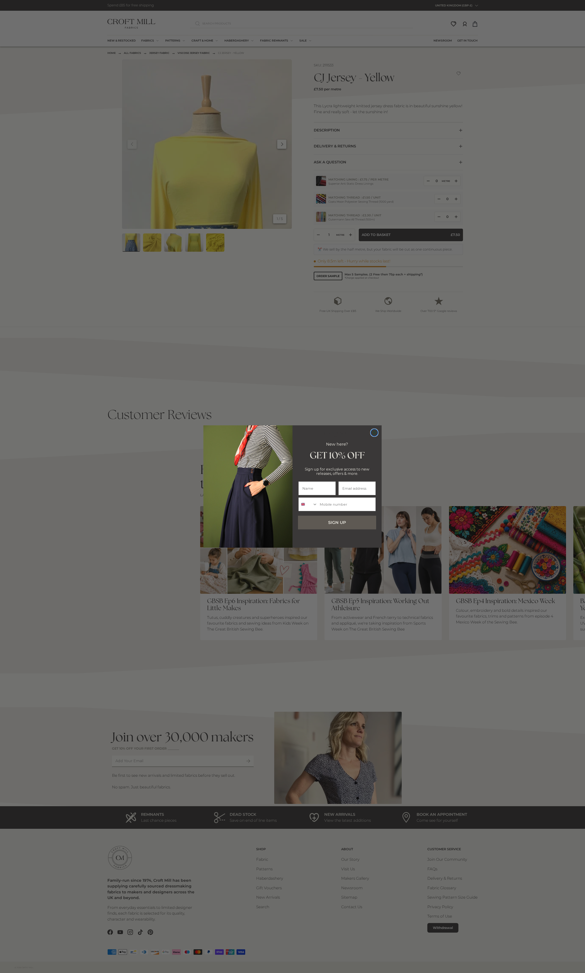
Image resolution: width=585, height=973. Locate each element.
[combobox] (308, 504)
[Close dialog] (374, 432)
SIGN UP (337, 522)
